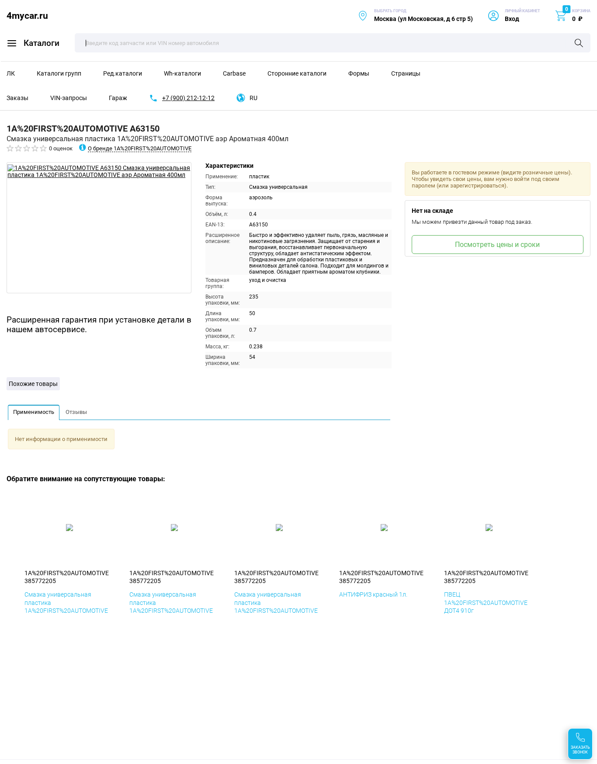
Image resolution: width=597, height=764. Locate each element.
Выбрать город (415, 15)
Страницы (405, 73)
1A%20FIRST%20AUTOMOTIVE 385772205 (66, 577)
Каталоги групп (59, 73)
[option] (99, 227)
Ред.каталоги (122, 73)
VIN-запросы (68, 97)
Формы (358, 73)
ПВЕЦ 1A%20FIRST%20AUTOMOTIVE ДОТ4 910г (486, 602)
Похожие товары (33, 383)
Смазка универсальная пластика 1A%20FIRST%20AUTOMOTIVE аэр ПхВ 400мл (276, 606)
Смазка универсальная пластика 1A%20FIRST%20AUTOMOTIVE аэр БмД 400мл (66, 606)
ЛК (11, 73)
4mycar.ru (27, 15)
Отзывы (76, 412)
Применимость (33, 412)
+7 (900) (188, 97)
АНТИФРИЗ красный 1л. (373, 594)
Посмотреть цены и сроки (497, 244)
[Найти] (579, 44)
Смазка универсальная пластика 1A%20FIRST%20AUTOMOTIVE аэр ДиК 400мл (171, 606)
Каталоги (41, 43)
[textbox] (332, 42)
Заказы (17, 97)
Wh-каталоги (182, 73)
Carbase (234, 73)
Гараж (118, 97)
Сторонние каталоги (296, 73)
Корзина (581, 11)
